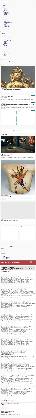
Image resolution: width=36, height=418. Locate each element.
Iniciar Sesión (5, 5)
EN (4, 3)
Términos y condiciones (6, 257)
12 (16, 121)
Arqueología (6, 23)
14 (16, 123)
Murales (5, 24)
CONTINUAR (11, 246)
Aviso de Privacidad (5, 258)
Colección (4, 7)
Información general (7, 12)
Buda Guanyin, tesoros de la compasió (11, 89)
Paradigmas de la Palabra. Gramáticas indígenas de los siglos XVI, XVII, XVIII (17, 104)
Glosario (5, 54)
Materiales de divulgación (7, 53)
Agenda (5, 14)
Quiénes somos (6, 19)
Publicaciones (4, 55)
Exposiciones (6, 13)
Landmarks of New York (7, 96)
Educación (4, 27)
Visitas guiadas (6, 43)
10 (16, 119)
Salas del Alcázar (7, 26)
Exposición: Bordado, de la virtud (9, 15)
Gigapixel (5, 10)
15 (16, 124)
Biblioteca (5, 41)
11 (16, 120)
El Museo (3, 44)
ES (2, 3)
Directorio (4, 256)
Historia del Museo (7, 21)
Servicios (5, 42)
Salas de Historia (6, 25)
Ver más (33, 95)
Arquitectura (6, 20)
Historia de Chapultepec (8, 22)
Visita (3, 11)
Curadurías (6, 8)
